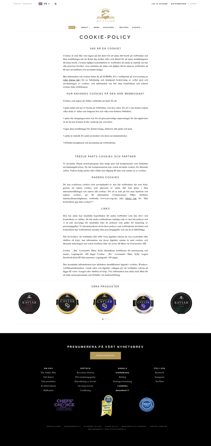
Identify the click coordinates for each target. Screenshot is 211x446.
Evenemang (122, 373)
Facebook (159, 372)
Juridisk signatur (158, 426)
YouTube (159, 381)
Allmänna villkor (92, 426)
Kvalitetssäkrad (48, 385)
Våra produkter (48, 381)
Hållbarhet (48, 390)
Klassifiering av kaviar (85, 381)
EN (45, 4)
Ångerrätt (122, 390)
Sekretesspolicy (72, 426)
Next (194, 302)
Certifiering (85, 390)
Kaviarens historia (85, 372)
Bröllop (122, 376)
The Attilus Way (48, 372)
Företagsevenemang (122, 381)
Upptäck (85, 368)
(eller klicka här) (71, 79)
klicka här (131, 198)
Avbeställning (54, 426)
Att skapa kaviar (85, 385)
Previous (16, 302)
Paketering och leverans (134, 426)
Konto (17, 4)
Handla (122, 368)
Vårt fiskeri (48, 376)
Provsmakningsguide (85, 376)
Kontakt (27, 4)
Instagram (159, 376)
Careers (122, 386)
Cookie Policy (111, 426)
